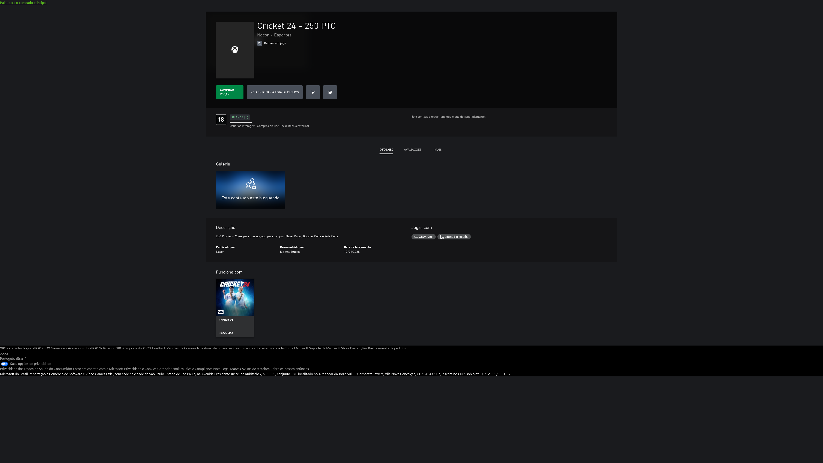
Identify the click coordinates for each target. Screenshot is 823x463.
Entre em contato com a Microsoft (98, 368)
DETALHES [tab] (386, 149)
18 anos (237, 117)
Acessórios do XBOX (83, 348)
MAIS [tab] (438, 149)
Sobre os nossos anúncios (289, 368)
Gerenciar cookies (170, 368)
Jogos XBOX (32, 348)
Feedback (159, 348)
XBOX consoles (11, 348)
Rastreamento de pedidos (387, 348)
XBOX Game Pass (54, 348)
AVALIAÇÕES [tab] (412, 149)
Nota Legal (221, 368)
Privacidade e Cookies (140, 368)
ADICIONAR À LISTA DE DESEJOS (277, 92)
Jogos (4, 353)
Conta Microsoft (296, 348)
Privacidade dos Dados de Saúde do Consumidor (36, 368)
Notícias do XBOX (112, 348)
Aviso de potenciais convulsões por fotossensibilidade (244, 348)
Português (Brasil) (13, 358)
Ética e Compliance (198, 368)
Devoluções (358, 348)
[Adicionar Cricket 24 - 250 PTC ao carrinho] (313, 92)
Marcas (235, 368)
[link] (235, 308)
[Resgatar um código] (330, 92)
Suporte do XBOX (138, 348)
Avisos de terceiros (256, 368)
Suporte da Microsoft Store (329, 348)
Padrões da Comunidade (185, 348)
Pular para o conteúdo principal (23, 2)
